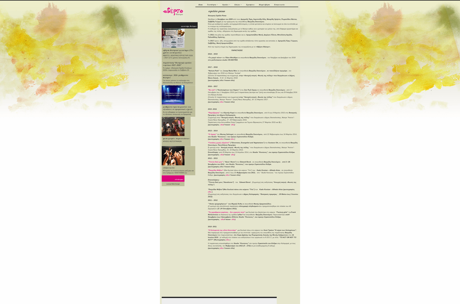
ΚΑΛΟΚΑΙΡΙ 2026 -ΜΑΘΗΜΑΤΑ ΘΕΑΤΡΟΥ (175, 76)
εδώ (227, 175)
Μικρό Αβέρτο (264, 4)
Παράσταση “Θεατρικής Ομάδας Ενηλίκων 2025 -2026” (177, 63)
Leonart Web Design (173, 184)
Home (200, 4)
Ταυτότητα (210, 4)
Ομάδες (223, 4)
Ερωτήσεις (250, 4)
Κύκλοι (235, 4)
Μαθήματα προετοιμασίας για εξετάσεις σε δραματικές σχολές (178, 108)
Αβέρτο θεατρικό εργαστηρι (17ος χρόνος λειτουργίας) (178, 51)
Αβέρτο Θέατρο (173, 11)
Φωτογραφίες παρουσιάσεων (176, 138)
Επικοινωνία (279, 4)
